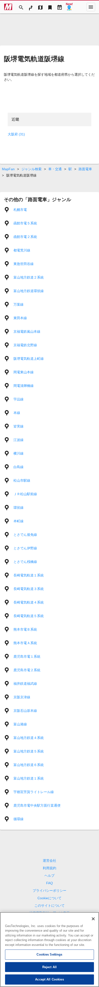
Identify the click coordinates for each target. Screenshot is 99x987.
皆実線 (18, 426)
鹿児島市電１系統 (26, 656)
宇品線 (18, 399)
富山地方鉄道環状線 (28, 291)
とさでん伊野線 (25, 548)
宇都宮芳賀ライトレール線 (33, 792)
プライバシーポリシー (49, 890)
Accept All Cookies (49, 979)
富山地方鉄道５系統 (28, 751)
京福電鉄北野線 (25, 345)
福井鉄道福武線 (25, 683)
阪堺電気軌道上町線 (28, 359)
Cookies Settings (49, 954)
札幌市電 (20, 210)
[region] (49, 949)
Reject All (49, 967)
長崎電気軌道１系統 (28, 575)
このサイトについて (49, 905)
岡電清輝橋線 (23, 386)
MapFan (8, 169)
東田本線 (20, 318)
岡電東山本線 (23, 372)
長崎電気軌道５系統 (28, 616)
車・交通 (55, 169)
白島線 (18, 467)
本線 (16, 413)
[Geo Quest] (69, 7)
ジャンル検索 (31, 169)
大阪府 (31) (16, 134)
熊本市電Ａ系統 (25, 643)
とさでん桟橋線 (25, 562)
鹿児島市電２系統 (26, 670)
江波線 (18, 440)
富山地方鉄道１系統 (28, 778)
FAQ (49, 883)
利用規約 (49, 868)
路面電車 (85, 169)
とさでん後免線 (25, 535)
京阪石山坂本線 (25, 711)
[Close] (93, 918)
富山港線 (20, 724)
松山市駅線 (21, 480)
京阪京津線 (21, 697)
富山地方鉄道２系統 (28, 277)
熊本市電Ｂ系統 (25, 629)
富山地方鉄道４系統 (28, 738)
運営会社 (49, 860)
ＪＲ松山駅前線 (25, 494)
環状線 (18, 507)
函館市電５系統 (25, 223)
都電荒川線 (21, 250)
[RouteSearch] (31, 7)
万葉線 (18, 304)
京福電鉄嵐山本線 (26, 331)
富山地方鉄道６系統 (28, 765)
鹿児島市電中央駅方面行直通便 (37, 805)
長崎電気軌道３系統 (28, 589)
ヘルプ (49, 875)
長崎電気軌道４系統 (28, 602)
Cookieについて (49, 898)
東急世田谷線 (23, 264)
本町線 (18, 521)
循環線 (18, 819)
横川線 (18, 453)
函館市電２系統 (25, 237)
